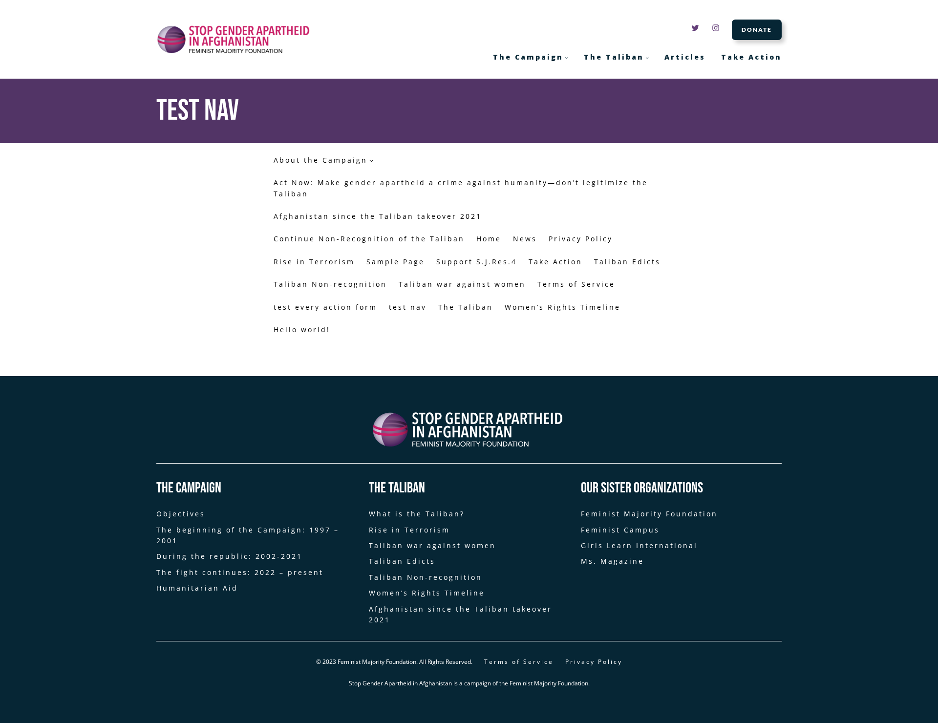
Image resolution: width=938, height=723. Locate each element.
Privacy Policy (581, 238)
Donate (757, 29)
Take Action (555, 261)
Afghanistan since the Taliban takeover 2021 (378, 216)
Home (488, 238)
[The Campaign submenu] (566, 57)
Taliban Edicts (627, 261)
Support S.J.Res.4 (476, 261)
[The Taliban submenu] (647, 57)
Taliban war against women (462, 284)
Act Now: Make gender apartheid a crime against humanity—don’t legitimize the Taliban (461, 188)
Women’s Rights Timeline (562, 307)
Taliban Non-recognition (330, 284)
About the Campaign (320, 160)
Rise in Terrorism (314, 261)
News (525, 238)
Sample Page (395, 261)
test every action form (325, 307)
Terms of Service (576, 284)
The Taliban (465, 307)
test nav (407, 307)
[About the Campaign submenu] (371, 160)
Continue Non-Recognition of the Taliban (369, 238)
